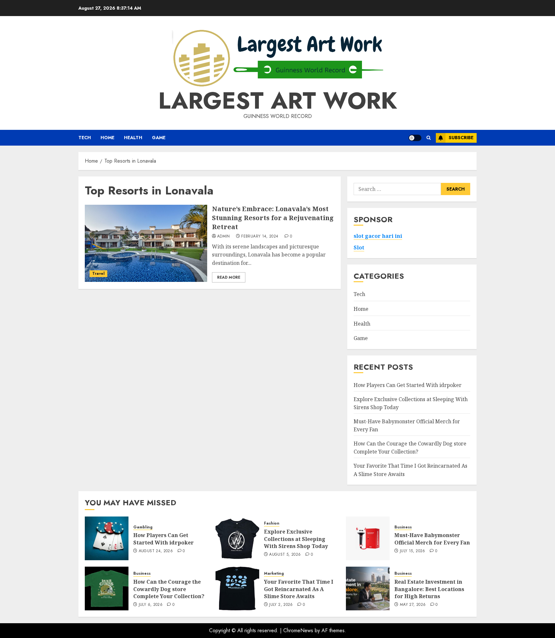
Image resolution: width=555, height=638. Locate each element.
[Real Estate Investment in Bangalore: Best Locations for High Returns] (368, 588)
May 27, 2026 (413, 604)
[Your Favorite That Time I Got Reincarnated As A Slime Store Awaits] (237, 588)
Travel (98, 273)
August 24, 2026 (156, 551)
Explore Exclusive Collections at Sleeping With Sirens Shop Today (296, 539)
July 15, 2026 (412, 551)
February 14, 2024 (259, 236)
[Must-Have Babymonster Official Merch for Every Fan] (368, 538)
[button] (429, 137)
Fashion (271, 523)
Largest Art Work (277, 100)
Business (403, 527)
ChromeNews (298, 630)
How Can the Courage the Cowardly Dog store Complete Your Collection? (410, 447)
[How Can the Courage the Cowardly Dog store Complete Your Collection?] (106, 588)
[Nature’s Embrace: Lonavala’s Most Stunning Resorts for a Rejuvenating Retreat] (146, 243)
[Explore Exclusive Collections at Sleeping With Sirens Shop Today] (237, 538)
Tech (84, 137)
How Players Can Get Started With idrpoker (408, 385)
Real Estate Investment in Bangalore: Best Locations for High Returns (429, 589)
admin (223, 236)
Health (133, 137)
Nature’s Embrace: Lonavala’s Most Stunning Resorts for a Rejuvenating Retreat (273, 217)
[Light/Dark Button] (415, 138)
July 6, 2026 (151, 604)
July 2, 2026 (281, 604)
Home (107, 137)
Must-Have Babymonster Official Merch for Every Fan (432, 539)
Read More (228, 277)
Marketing (274, 573)
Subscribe (461, 137)
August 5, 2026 (285, 554)
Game (158, 137)
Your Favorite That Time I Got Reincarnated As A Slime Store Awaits (298, 589)
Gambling (143, 527)
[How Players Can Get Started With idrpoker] (106, 538)
